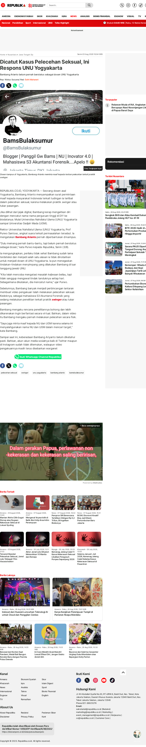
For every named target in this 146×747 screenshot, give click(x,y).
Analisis (24, 687)
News (2, 687)
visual (130, 16)
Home (2, 54)
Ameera (3, 679)
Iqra (23, 683)
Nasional (6, 23)
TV (139, 16)
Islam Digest (47, 683)
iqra (64, 16)
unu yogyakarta (39, 372)
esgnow (118, 16)
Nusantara (12, 54)
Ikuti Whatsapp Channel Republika (40, 356)
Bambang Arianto (26, 237)
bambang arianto (57, 372)
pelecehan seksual (9, 372)
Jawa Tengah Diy (26, 54)
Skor (44, 679)
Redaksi (24, 712)
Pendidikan (17, 23)
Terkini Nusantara (114, 176)
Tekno (24, 691)
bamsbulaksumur (76, 372)
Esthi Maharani (31, 79)
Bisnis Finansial (101, 16)
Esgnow (3, 695)
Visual (24, 695)
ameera (6, 16)
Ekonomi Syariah (23, 16)
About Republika (7, 712)
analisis (84, 16)
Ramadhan (26, 699)
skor (39, 16)
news (73, 16)
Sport (28, 23)
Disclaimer (4, 716)
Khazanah (4, 683)
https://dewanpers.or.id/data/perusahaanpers (23, 732)
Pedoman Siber (49, 712)
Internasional (39, 23)
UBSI (50, 23)
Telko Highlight (62, 23)
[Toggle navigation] (3, 5)
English (45, 695)
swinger (56, 299)
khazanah (52, 16)
